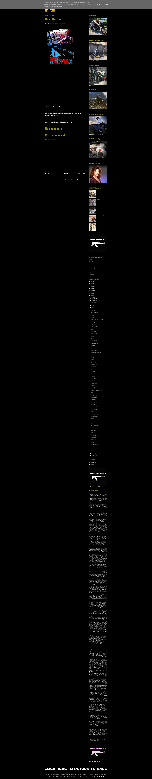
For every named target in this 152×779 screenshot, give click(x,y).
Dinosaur (98, 548)
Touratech (91, 711)
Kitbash (91, 603)
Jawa (90, 597)
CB (98, 528)
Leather (98, 607)
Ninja (99, 639)
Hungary (96, 587)
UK (100, 717)
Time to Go (93, 428)
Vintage (91, 724)
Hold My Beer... (94, 437)
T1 (91, 701)
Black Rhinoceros (94, 361)
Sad (90, 668)
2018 (92, 295)
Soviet (105, 683)
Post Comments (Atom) (70, 180)
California (98, 525)
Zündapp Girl (93, 376)
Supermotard (91, 698)
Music (90, 636)
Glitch (90, 572)
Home (65, 173)
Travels (95, 712)
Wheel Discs (104, 729)
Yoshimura (93, 324)
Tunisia (90, 716)
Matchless (104, 616)
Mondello (100, 626)
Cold (98, 534)
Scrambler (91, 673)
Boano (93, 514)
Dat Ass (93, 442)
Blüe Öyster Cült (100, 513)
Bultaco (95, 521)
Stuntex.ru (104, 694)
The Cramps (97, 706)
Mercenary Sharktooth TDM (101, 622)
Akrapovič (104, 500)
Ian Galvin (104, 588)
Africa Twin (104, 499)
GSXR (101, 576)
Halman (92, 374)
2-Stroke (94, 495)
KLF (96, 603)
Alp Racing (95, 501)
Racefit (98, 655)
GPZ (106, 574)
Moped (95, 628)
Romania (93, 665)
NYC (96, 641)
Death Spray (98, 543)
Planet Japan (91, 274)
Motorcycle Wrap (101, 631)
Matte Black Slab (94, 343)
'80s (101, 494)
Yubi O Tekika (94, 326)
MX (98, 636)
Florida (98, 565)
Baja (104, 507)
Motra (96, 632)
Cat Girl (92, 329)
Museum (103, 635)
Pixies (105, 646)
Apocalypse (54, 122)
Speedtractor (97, 686)
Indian (105, 592)
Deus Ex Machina (98, 545)
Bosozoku (96, 515)
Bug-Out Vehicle (95, 520)
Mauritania (91, 618)
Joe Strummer (92, 598)
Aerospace (104, 498)
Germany (96, 569)
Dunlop (90, 554)
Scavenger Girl (94, 364)
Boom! (92, 367)
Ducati (102, 553)
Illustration (62, 122)
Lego (99, 608)
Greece (90, 576)
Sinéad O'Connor (92, 679)
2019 (92, 293)
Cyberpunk (104, 539)
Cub (97, 538)
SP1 (92, 685)
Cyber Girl (93, 432)
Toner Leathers (104, 709)
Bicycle (105, 509)
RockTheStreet (91, 664)
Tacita (104, 701)
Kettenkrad (91, 602)
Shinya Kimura (102, 675)
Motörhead (93, 404)
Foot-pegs (103, 565)
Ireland (90, 595)
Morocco (90, 629)
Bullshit (90, 521)
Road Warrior (93, 388)
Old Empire (104, 641)
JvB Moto (97, 599)
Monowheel (92, 627)
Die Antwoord (95, 546)
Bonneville (103, 514)
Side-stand (96, 676)
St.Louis (97, 688)
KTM (97, 604)
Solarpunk (97, 682)
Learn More (98, 4)
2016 (92, 459)
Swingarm (105, 699)
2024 (92, 285)
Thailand (91, 706)
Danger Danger (94, 350)
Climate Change (94, 407)
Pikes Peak (95, 646)
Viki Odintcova (94, 406)
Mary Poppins (94, 393)
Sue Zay (92, 413)
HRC (102, 586)
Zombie (91, 739)
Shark (106, 674)
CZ (92, 541)
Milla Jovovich (100, 624)
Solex (102, 682)
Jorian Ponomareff (100, 598)
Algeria (90, 501)
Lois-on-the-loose (93, 610)
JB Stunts (94, 597)
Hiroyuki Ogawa (92, 583)
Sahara (95, 668)
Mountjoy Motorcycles (103, 632)
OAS (99, 641)
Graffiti (93, 575)
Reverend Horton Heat (93, 660)
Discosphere (100, 549)
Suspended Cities (94, 362)
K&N (101, 599)
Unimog (92, 718)
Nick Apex (95, 639)
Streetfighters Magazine (96, 692)
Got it (106, 4)
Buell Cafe (93, 446)
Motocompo (103, 630)
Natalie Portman (102, 637)
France (101, 566)
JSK (93, 599)
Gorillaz (95, 574)
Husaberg (92, 588)
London (99, 610)
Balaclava (90, 508)
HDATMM (105, 580)
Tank (94, 702)
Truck (98, 715)
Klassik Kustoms (100, 190)
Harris (101, 579)
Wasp (96, 728)
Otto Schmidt (104, 642)
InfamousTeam (99, 594)
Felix (98, 561)
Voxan (92, 725)
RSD (97, 666)
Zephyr (95, 738)
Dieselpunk (103, 546)
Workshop (95, 733)
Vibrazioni (105, 722)
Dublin (92, 553)
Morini (105, 628)
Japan (95, 596)
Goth (99, 574)
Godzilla (95, 572)
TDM (93, 704)
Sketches (97, 680)
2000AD (101, 495)
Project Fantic (104, 649)
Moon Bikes (93, 371)
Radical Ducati (104, 655)
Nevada (97, 638)
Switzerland (94, 700)
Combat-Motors (104, 534)
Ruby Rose (93, 411)
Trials (106, 712)
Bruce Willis (99, 518)
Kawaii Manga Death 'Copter (96, 427)
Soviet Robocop (94, 333)
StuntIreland (97, 695)
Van (90, 721)
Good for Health (94, 312)
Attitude (90, 506)
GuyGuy (95, 577)
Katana (105, 599)
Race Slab (93, 310)
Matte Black (100, 617)
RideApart (93, 661)
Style (102, 695)
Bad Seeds (94, 507)
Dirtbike (105, 548)
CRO (93, 538)
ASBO (101, 504)
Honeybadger (98, 584)
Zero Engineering (102, 738)
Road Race (101, 661)
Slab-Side (91, 681)
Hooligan (103, 584)
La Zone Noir (91, 263)
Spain (96, 685)
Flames (100, 564)
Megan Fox (94, 619)
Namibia (93, 637)
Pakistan (103, 643)
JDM (98, 597)
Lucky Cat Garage (95, 612)
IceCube (90, 589)
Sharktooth (93, 675)
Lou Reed (90, 611)
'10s (94, 493)
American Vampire (95, 425)
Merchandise (94, 623)
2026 (92, 281)
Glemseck (103, 571)
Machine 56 (93, 348)
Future (94, 568)
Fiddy (106, 561)
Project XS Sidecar (103, 652)
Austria (101, 506)
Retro (97, 659)
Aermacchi (94, 498)
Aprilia (105, 503)
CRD (90, 538)
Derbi (95, 544)
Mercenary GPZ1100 (96, 621)
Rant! (104, 656)
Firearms (97, 562)
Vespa (105, 721)
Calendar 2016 (92, 525)
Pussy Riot (91, 654)
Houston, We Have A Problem (97, 319)
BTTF (94, 519)
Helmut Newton (100, 581)
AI (91, 500)
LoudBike (95, 611)
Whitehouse (103, 730)
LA (106, 604)
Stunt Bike (91, 694)
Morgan (100, 628)
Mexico (100, 623)
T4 (100, 701)
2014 (92, 462)
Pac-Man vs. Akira (94, 416)
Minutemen (96, 625)
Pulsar (99, 653)
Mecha (100, 618)
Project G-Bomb (94, 650)
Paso (106, 644)
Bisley (90, 512)
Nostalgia (91, 641)
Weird (100, 728)
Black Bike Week (96, 512)
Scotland (103, 672)
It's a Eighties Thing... (95, 387)
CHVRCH (91, 533)
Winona (96, 731)
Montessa (104, 627)
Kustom (102, 604)
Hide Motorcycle (98, 582)
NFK (90, 272)
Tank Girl (99, 702)
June (93, 309)
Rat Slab (93, 336)
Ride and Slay (93, 399)
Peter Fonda (96, 645)
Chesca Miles (93, 430)
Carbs (106, 526)
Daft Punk (99, 541)
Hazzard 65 (93, 354)
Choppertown (93, 532)
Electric (100, 557)
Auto (105, 506)
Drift (106, 551)
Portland (103, 647)
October (93, 302)
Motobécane (97, 630)
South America (98, 683)
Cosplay (90, 537)
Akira (92, 392)
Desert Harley (94, 397)
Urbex (104, 718)
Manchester (103, 614)
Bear (104, 508)
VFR (92, 722)
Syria (98, 700)
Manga (91, 616)
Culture (103, 538)
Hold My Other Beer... (95, 435)
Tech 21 (98, 704)
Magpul (103, 613)
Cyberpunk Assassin (95, 328)
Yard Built (100, 735)
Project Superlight (103, 651)
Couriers (96, 537)
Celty (97, 530)
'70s (96, 494)
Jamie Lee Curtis (94, 400)
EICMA (102, 556)
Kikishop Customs (98, 602)
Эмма (95, 740)
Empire (105, 557)
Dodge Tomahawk (93, 550)
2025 (92, 283)
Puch (95, 653)
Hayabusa (99, 580)
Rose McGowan (103, 665)
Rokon (97, 664)
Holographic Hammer (101, 583)
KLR (100, 603)
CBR (90, 529)
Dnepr (106, 549)
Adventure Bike (103, 496)
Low (99, 611)
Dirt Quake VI (94, 395)
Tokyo (90, 709)
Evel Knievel (99, 559)
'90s (106, 494)
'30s (100, 493)
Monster (98, 627)
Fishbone (96, 564)
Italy (98, 595)
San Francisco (102, 668)
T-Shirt (105, 700)
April (93, 451)
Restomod (91, 659)
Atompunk (103, 505)
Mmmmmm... (94, 433)
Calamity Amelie (102, 523)
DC (93, 543)
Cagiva (96, 523)
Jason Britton (102, 596)
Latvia (97, 606)
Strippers (93, 693)
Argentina (96, 504)
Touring (96, 711)
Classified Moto (99, 533)
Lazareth (105, 606)
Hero (106, 581)
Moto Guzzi (102, 629)
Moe (96, 626)
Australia (96, 506)
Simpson (98, 678)
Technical (90, 705)
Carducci (91, 527)
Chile (105, 530)
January (93, 457)
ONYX (90, 642)
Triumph (105, 714)
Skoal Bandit (103, 680)
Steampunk (91, 689)
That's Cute (93, 321)
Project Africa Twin (97, 649)
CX (99, 539)
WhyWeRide (91, 731)
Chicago (101, 530)
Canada (97, 526)
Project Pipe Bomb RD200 (94, 651)
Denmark (90, 544)
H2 (99, 577)
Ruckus (96, 667)
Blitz (106, 512)
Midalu (95, 624)
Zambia (90, 738)
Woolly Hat (97, 732)
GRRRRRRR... (93, 347)
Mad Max (69, 122)
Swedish (99, 699)
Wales (103, 725)
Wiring (100, 731)
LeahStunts (92, 607)
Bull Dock (103, 520)
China (90, 531)
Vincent (103, 723)
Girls (94, 571)
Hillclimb (104, 582)
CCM (93, 530)
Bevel (101, 509)
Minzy (101, 625)
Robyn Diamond (94, 663)
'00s (90, 493)
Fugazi (104, 567)
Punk (103, 653)
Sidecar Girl (93, 439)
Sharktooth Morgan (95, 420)
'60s (92, 494)
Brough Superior (92, 518)
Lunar (101, 612)
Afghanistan (94, 499)
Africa (99, 499)
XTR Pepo (91, 259)
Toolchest (98, 710)
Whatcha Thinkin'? (95, 341)
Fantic (90, 561)
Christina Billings (101, 532)
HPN (98, 586)
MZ (89, 637)
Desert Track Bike (94, 414)
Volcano (105, 724)
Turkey (95, 716)
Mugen (90, 635)
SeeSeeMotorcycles (94, 674)
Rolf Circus (101, 664)
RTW (101, 666)
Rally (91, 656)
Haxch (95, 580)
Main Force (93, 369)
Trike (92, 713)
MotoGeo (91, 631)
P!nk (92, 643)
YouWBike (91, 270)
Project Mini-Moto (102, 650)
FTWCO (98, 567)
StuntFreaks (91, 695)
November (94, 300)
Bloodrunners (92, 513)
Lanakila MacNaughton (101, 605)
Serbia (102, 674)
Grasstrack (99, 575)
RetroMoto (103, 659)
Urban (100, 718)
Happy (103, 577)
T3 (97, 701)
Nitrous (103, 639)
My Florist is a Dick (100, 223)
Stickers (97, 689)
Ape (93, 503)
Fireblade (104, 562)
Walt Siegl (97, 726)
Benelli (95, 509)
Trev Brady (101, 712)
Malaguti (94, 614)
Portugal (90, 649)
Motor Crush (93, 331)
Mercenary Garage (102, 619)
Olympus (98, 199)
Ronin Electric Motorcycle (96, 352)
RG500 (99, 660)
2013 (92, 464)
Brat (92, 423)
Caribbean (96, 527)
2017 (92, 297)
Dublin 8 (97, 553)
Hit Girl (92, 357)
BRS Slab (93, 315)
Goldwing (91, 574)
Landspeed (91, 606)
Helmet (93, 581)
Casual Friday (93, 314)
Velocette (96, 721)
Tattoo (105, 703)
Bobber (97, 514)
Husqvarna (98, 588)
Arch (92, 504)
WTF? (91, 734)
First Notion (91, 564)
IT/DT (95, 595)
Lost (104, 610)
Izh (102, 595)
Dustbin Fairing (96, 554)
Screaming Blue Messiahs (102, 673)
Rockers (103, 663)
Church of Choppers (93, 268)
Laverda (100, 606)
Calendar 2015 (102, 524)
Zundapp (98, 739)
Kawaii (93, 601)
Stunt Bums (98, 694)
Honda (90, 584)
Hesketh (92, 582)
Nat (97, 637)
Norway (104, 640)
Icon (101, 589)
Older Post (81, 173)
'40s (103, 493)
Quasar (104, 654)
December (94, 298)
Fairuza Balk (103, 560)
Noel (93, 640)
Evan (93, 559)
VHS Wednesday (97, 722)
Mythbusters (103, 636)
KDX (105, 601)
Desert (99, 544)
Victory (93, 723)
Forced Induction (92, 566)
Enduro (99, 558)
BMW (105, 513)
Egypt (98, 556)
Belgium (90, 509)
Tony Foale (92, 710)
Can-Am (92, 526)
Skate (103, 679)
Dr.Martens (93, 551)
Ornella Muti (94, 642)
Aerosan (98, 498)
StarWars (103, 688)
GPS (102, 574)
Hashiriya (105, 579)
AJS (94, 500)
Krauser (93, 604)
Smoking (105, 681)
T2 (94, 701)
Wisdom (105, 731)
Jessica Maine (103, 597)
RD (94, 657)
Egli (94, 556)
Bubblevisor (93, 366)
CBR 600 (95, 529)
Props (92, 653)
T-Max (102, 700)
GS (97, 576)
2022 (92, 288)
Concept (93, 536)
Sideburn (91, 265)
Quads (100, 654)
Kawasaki (99, 601)
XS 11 (92, 373)
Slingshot (99, 681)
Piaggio (90, 646)
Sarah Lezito (98, 670)
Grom (94, 576)
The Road (103, 706)
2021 (92, 290)
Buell (105, 519)
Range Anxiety (94, 383)
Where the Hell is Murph (95, 730)
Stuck (98, 693)
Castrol (101, 527)
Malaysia (98, 614)
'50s (106, 493)
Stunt (102, 693)
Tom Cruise (96, 709)
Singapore (99, 679)
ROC (99, 663)
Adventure (95, 496)
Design (105, 544)
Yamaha (93, 735)
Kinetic (104, 602)
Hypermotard (94, 380)
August (93, 305)
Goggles (101, 572)
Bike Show (99, 510)
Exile (98, 560)
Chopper (96, 531)
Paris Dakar (101, 644)
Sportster (98, 687)
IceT (98, 589)
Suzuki (105, 698)
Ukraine (105, 717)
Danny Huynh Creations (93, 542)
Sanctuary (91, 670)
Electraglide (96, 557)
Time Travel (102, 707)
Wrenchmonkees (104, 733)
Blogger (101, 776)
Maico (90, 614)
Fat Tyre (94, 561)
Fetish (101, 561)
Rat (90, 658)
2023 (92, 286)
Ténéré (95, 705)
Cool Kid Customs (101, 536)
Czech (95, 541)
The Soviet (91, 707)
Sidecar (91, 678)
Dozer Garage (104, 550)
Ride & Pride (104, 660)
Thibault (97, 707)
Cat (94, 528)
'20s (97, 493)
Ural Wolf (93, 317)
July (92, 307)
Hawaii (91, 580)
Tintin (90, 708)
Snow (92, 682)
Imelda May (96, 592)
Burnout (100, 521)
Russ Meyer (102, 667)
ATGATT (96, 505)
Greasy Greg (91, 261)
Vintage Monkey (99, 724)
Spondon (90, 687)
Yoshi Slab (93, 447)
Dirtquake (94, 549)
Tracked (102, 711)
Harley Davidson (93, 579)
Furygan (90, 568)
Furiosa (92, 359)
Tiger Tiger (93, 378)
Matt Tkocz (91, 617)
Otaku (99, 642)
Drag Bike (98, 551)
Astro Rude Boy (94, 421)
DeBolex (103, 543)
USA (90, 720)
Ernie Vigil (105, 558)
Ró (96, 661)
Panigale (90, 644)
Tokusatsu (102, 708)
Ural (96, 718)
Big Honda (93, 510)
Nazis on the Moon (95, 409)
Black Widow (93, 322)
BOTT (102, 515)
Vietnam (98, 723)
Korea (104, 603)
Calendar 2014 (92, 524)
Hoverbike (91, 586)
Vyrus (99, 725)
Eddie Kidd (101, 555)
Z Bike (103, 736)
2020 (92, 291)
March (93, 453)
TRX (102, 715)
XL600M (96, 734)
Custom (91, 540)
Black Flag (102, 512)
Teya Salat (104, 705)
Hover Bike (93, 385)
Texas (100, 705)
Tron (93, 715)
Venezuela (101, 721)
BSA (104, 518)
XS (100, 734)
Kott (90, 604)
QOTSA (96, 654)
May (92, 450)
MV (95, 636)
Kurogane (93, 355)
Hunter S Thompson (103, 587)
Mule (94, 635)
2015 (92, 460)
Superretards (99, 698)
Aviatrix (92, 418)
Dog (99, 550)
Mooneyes (91, 628)
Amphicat (102, 501)
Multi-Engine (98, 635)
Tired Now (95, 708)
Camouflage (104, 525)
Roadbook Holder (96, 662)
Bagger (99, 507)
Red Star (93, 345)
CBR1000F (101, 529)
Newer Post (50, 173)
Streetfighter (103, 691)
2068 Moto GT (94, 402)
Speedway (103, 686)
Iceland (94, 589)
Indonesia (93, 594)
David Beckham (103, 542)
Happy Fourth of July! (100, 215)
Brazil (93, 516)
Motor (95, 631)
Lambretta (93, 605)
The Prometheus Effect (96, 381)
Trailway (90, 712)
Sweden (93, 699)
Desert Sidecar (94, 340)
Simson (104, 678)
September (94, 303)
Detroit (92, 545)
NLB (89, 640)
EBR (102, 554)
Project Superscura (94, 652)
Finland (91, 562)
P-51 (97, 207)
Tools (104, 710)
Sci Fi (105, 670)
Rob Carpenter (104, 662)
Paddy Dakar (97, 643)
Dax (89, 543)
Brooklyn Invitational (102, 516)
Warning (90, 728)
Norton (98, 640)
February (93, 455)
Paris (95, 644)
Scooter (96, 672)
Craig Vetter (103, 537)
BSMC (90, 519)
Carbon (101, 526)
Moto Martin (91, 630)
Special (100, 685)
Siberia (90, 676)
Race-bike (91, 655)
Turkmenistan (100, 716)
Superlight (102, 696)
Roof (97, 665)
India (101, 592)
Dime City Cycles (92, 548)
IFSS (95, 591)
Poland (94, 647)
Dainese (104, 541)
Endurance (93, 558)
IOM (104, 594)
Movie (91, 634)
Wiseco (92, 732)
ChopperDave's (104, 531)
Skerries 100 (91, 680)
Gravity (104, 575)
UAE (97, 717)
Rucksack (92, 667)
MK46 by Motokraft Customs (97, 390)
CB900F (93, 338)
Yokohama (105, 735)
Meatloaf (95, 618)
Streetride (105, 692)
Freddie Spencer (92, 567)
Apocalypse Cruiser (95, 444)
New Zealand (103, 638)
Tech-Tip (103, 704)
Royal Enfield (91, 666)
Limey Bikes (93, 334)
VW (95, 725)
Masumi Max (98, 616)
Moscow (96, 629)
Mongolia (105, 626)
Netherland (91, 638)
